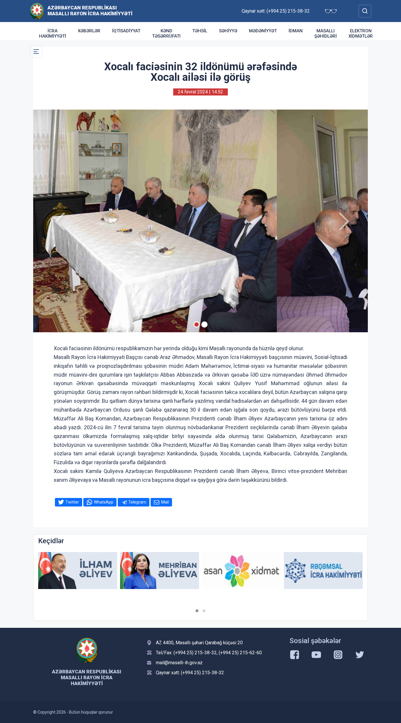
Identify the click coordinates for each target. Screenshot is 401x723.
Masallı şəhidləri (325, 33)
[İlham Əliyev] (77, 570)
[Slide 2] (204, 324)
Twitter (72, 502)
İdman (296, 30)
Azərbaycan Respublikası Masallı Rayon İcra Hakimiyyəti (90, 10)
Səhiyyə (228, 30)
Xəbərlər (89, 30)
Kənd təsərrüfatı (166, 33)
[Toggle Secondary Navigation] (36, 51)
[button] (197, 611)
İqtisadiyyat (126, 30)
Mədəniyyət (263, 30)
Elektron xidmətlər (360, 33)
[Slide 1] (196, 324)
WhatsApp (103, 502)
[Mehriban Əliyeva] (159, 570)
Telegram (137, 502)
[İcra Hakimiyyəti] (37, 11)
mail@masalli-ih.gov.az (179, 662)
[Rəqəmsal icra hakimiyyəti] (323, 570)
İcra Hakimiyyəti (52, 33)
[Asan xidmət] (241, 570)
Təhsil (199, 30)
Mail (165, 502)
